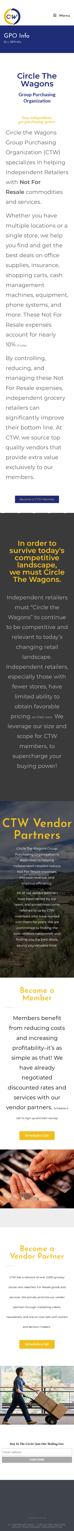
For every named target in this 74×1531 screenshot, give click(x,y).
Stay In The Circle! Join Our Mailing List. (37, 1444)
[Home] (5, 42)
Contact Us (37, 1518)
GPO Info (15, 42)
